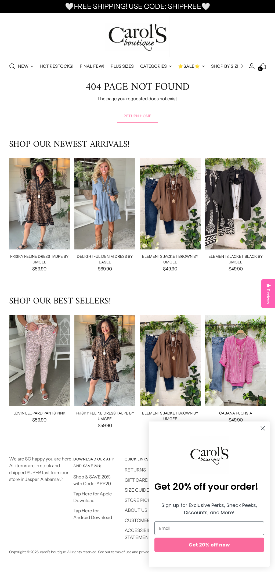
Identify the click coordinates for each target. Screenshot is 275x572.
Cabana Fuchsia (235, 413)
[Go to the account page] (251, 66)
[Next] (242, 66)
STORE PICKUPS (142, 500)
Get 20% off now (209, 544)
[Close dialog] (262, 428)
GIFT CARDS (138, 480)
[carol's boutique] (137, 36)
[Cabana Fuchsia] (235, 360)
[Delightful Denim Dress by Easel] (104, 203)
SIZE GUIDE (137, 490)
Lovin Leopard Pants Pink (39, 413)
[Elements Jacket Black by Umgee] (235, 203)
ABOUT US (136, 510)
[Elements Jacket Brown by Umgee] (170, 203)
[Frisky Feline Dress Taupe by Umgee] (39, 203)
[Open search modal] (12, 66)
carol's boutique (53, 552)
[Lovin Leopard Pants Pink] (39, 360)
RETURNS (135, 470)
